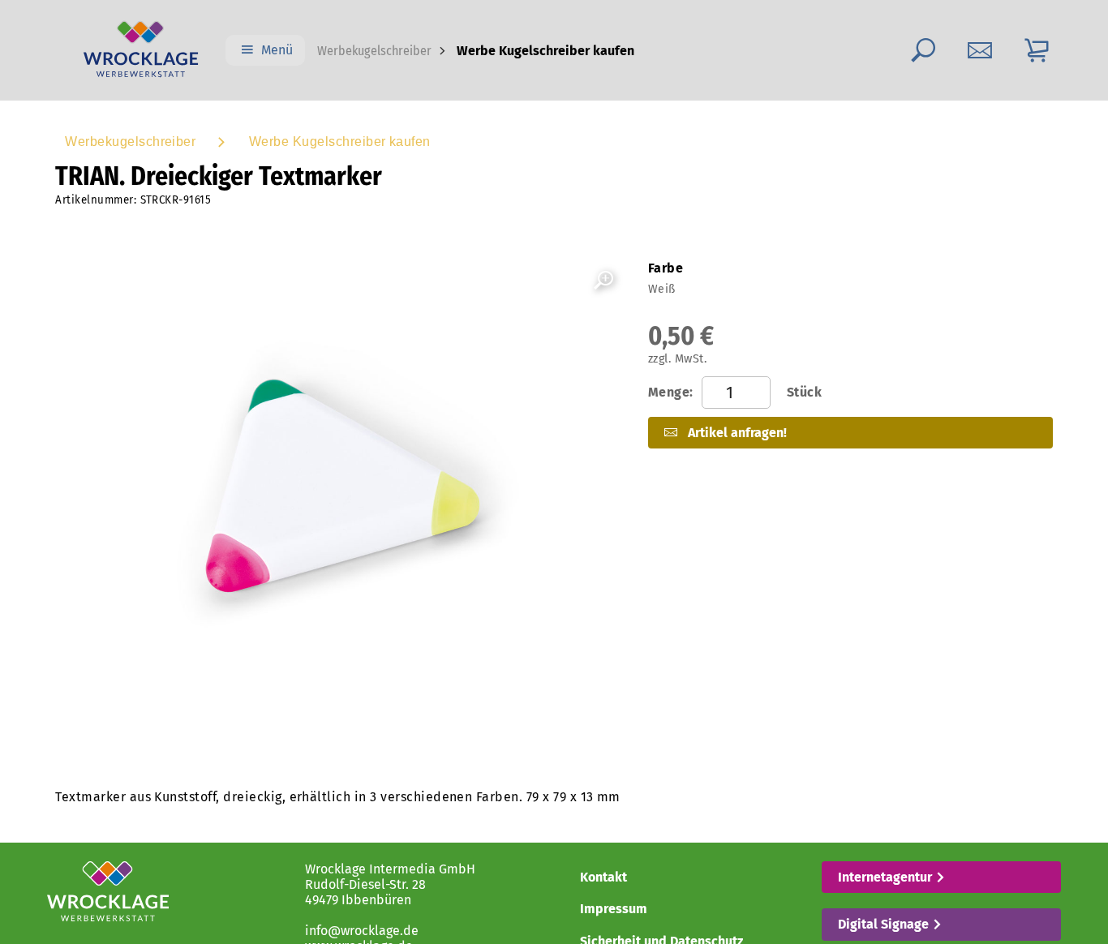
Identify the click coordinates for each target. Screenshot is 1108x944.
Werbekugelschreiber (374, 50)
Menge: (735, 392)
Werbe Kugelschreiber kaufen (340, 141)
